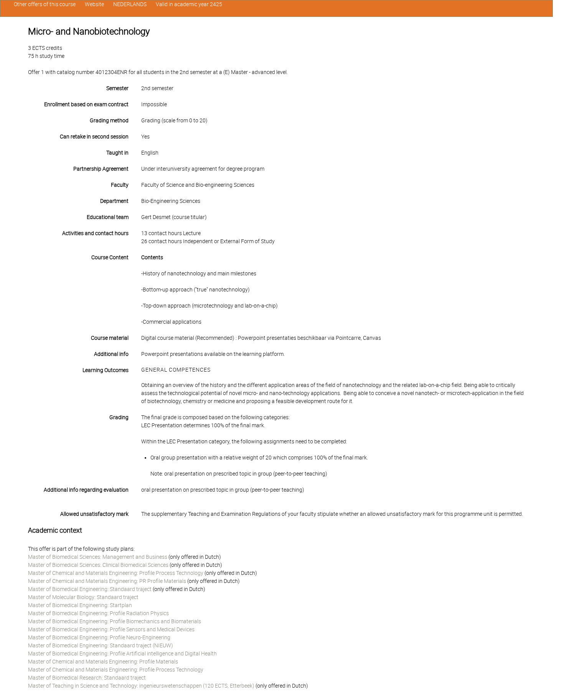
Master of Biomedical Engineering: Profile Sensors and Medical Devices (111, 629)
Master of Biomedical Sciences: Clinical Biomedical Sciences (98, 565)
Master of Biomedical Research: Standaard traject (87, 678)
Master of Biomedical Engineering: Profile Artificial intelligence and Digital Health (122, 653)
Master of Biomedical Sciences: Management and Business (97, 557)
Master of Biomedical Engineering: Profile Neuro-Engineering (99, 637)
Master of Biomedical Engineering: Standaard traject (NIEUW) (100, 645)
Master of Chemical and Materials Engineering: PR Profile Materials (107, 581)
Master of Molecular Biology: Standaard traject (83, 597)
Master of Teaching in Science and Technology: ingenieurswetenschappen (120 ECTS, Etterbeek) (141, 686)
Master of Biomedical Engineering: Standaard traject (90, 589)
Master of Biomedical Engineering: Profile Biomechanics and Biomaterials (114, 621)
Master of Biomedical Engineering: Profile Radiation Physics (98, 613)
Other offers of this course (45, 4)
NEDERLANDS (130, 4)
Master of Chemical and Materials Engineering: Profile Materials (103, 661)
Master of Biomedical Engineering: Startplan (80, 605)
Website (94, 4)
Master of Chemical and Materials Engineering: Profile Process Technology (115, 573)
